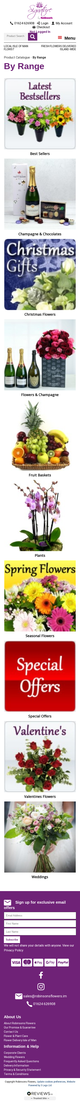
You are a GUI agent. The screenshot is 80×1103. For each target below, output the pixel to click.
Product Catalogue (17, 57)
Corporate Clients (15, 1052)
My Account (63, 23)
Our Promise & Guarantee (20, 1027)
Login (44, 23)
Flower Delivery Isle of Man (20, 1040)
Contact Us (11, 1031)
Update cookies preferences (51, 1081)
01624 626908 (43, 1004)
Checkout (43, 27)
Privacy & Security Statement (22, 1069)
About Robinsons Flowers (20, 1023)
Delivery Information (16, 1065)
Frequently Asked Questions (21, 1061)
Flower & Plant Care (16, 1036)
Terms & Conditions (16, 1074)
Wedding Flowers (14, 1057)
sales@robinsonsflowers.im (45, 996)
